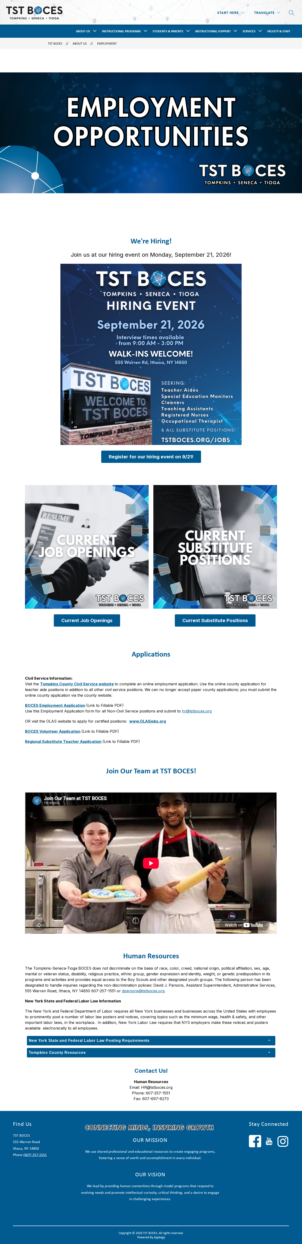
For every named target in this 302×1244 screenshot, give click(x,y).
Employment (107, 43)
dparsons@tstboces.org (143, 990)
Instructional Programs (121, 31)
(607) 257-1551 (35, 1154)
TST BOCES (55, 43)
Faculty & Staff (278, 31)
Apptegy (159, 1237)
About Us (83, 31)
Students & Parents (168, 31)
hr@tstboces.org (197, 711)
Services (249, 31)
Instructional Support (213, 31)
